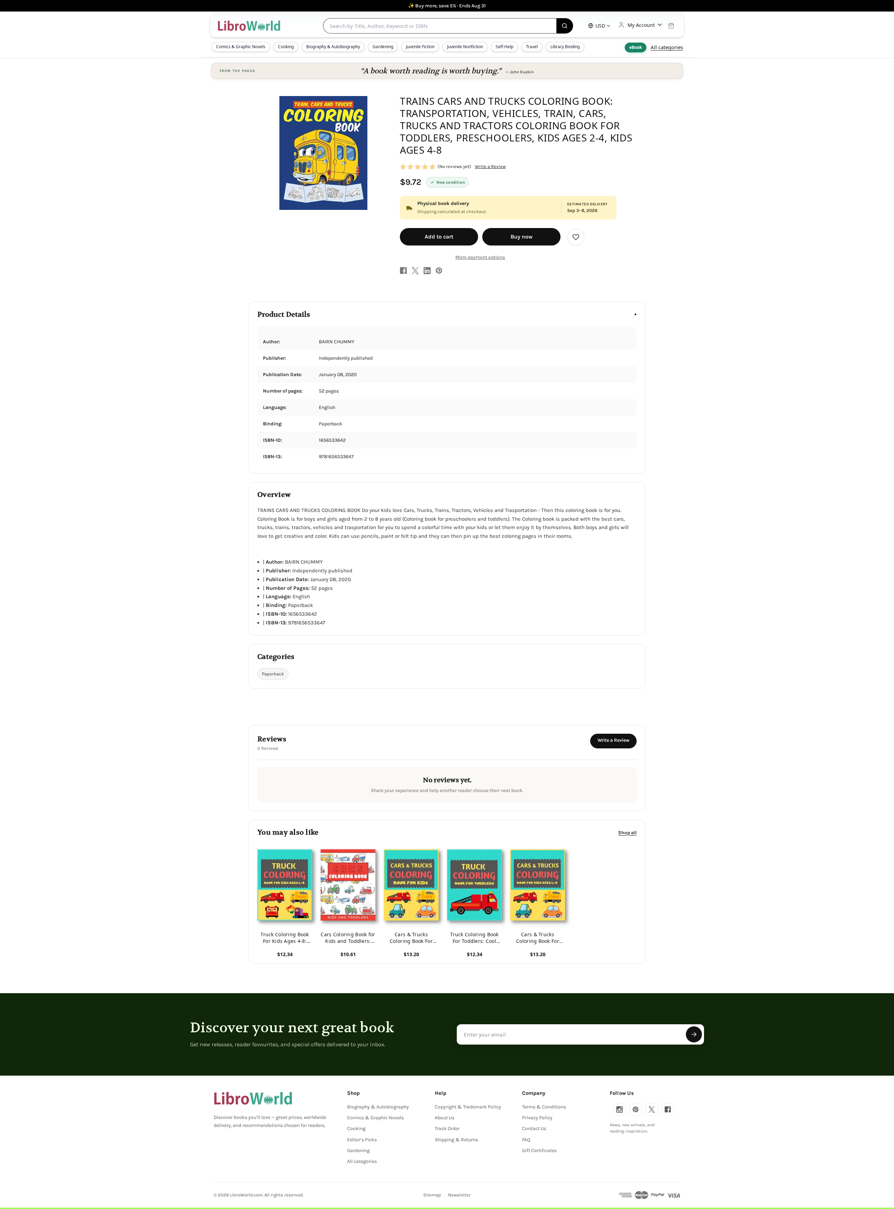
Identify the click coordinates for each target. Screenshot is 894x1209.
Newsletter (459, 1194)
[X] (415, 271)
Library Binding (565, 47)
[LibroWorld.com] (253, 1098)
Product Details (283, 314)
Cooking (286, 47)
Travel (532, 47)
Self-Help (504, 47)
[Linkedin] (427, 271)
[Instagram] (619, 1109)
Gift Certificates (539, 1150)
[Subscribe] (694, 1034)
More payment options (480, 257)
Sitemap (432, 1194)
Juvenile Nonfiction (465, 47)
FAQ (526, 1140)
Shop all (627, 833)
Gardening (383, 47)
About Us (444, 1118)
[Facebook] (403, 271)
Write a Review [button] (490, 166)
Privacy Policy (537, 1118)
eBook (635, 47)
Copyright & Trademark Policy (468, 1107)
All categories (667, 47)
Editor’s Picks (362, 1140)
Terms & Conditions (544, 1107)
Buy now (522, 236)
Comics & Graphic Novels (240, 47)
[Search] (565, 26)
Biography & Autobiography (333, 47)
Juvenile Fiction (420, 47)
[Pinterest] (438, 271)
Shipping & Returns (456, 1140)
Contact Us (534, 1128)
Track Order (447, 1128)
